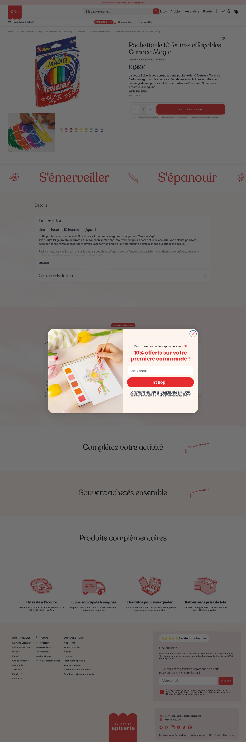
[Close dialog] (193, 333)
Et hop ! (160, 382)
